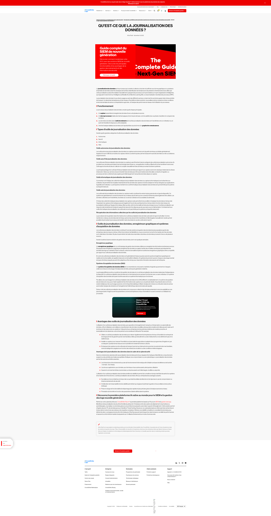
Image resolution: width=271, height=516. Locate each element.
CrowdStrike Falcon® (123, 402)
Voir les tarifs (151, 451)
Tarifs (149, 10)
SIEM (157, 402)
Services (107, 10)
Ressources (142, 10)
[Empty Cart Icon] (165, 10)
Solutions (115, 10)
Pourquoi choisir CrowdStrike (128, 10)
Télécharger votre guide (109, 75)
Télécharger (140, 313)
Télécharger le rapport (133, 3)
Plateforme (99, 10)
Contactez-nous (139, 451)
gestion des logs (166, 402)
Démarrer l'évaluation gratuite (122, 451)
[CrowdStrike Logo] (89, 10)
